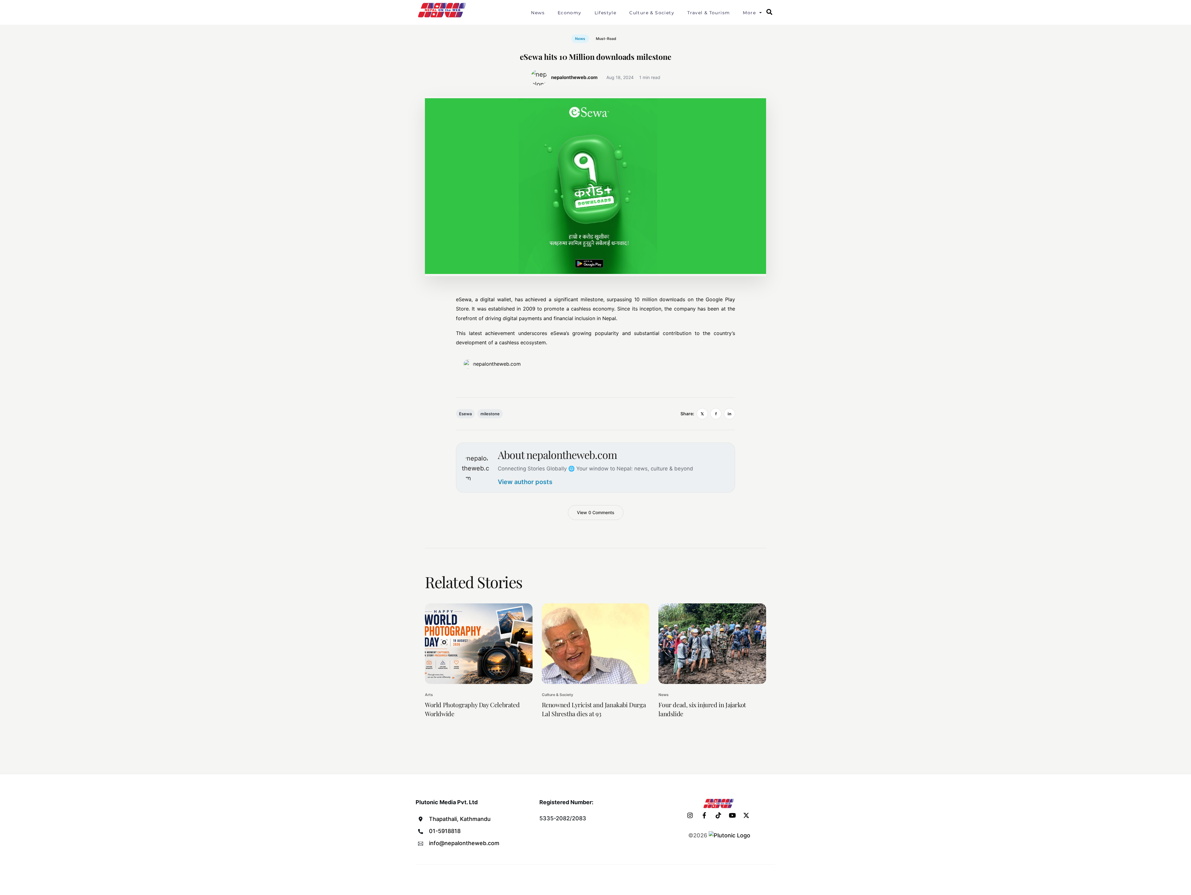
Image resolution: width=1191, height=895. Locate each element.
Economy (570, 12)
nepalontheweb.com (497, 364)
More (749, 12)
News (538, 12)
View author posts (525, 482)
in (729, 413)
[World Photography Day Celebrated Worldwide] (479, 643)
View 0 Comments (595, 512)
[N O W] (443, 16)
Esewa (465, 413)
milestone (490, 413)
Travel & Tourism (708, 12)
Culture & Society (651, 12)
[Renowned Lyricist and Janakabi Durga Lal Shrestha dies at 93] (595, 643)
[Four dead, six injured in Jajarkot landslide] (712, 643)
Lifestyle (606, 12)
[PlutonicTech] (729, 835)
